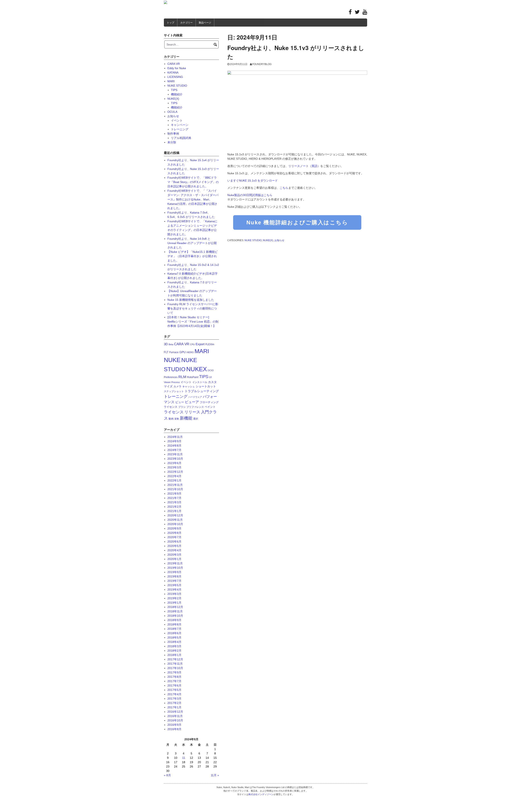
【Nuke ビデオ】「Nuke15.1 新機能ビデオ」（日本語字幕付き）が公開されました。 (192, 256)
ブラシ (182, 406)
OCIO (211, 370)
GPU (182, 352)
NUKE (172, 360)
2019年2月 (174, 598)
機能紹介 (177, 94)
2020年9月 (174, 528)
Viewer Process (172, 382)
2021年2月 (174, 506)
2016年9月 (174, 724)
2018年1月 (174, 655)
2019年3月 (174, 594)
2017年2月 (174, 703)
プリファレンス (195, 406)
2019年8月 (174, 576)
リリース (192, 412)
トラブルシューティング (202, 391)
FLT (166, 352)
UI (210, 377)
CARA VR (173, 63)
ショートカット (206, 386)
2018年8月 (174, 624)
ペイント (210, 406)
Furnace (174, 352)
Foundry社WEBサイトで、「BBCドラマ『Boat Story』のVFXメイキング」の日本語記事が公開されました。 (193, 182)
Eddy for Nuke (176, 68)
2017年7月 (174, 681)
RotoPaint (192, 377)
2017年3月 (174, 698)
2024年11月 (175, 436)
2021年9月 (174, 493)
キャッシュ (188, 386)
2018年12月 (175, 607)
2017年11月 (175, 663)
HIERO (190, 352)
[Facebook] (350, 13)
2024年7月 (174, 450)
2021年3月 (174, 502)
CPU (192, 344)
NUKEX (196, 369)
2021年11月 (175, 484)
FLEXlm (209, 344)
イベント (177, 120)
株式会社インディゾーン (261, 794)
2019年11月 (175, 563)
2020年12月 (175, 515)
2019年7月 (174, 580)
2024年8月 (174, 445)
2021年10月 (175, 489)
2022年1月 (174, 480)
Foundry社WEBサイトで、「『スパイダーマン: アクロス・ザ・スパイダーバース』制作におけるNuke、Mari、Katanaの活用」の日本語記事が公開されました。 (192, 199)
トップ (170, 22)
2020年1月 (174, 559)
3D (166, 344)
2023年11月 (175, 454)
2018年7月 (174, 628)
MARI (171, 81)
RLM (182, 377)
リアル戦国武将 (181, 138)
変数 (176, 419)
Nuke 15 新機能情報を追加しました (190, 299)
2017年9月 (174, 672)
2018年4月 (174, 642)
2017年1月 (174, 707)
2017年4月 (174, 694)
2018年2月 (174, 650)
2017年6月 (174, 685)
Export (200, 344)
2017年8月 (174, 676)
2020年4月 (174, 550)
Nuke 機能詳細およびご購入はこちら (297, 222)
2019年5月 (174, 585)
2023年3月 (174, 467)
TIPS (174, 90)
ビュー (179, 402)
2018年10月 (175, 615)
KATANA (172, 72)
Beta (171, 344)
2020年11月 (175, 519)
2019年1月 (174, 602)
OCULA (172, 111)
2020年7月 (174, 537)
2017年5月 (174, 689)
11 (183, 757)
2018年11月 (175, 611)
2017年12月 (175, 659)
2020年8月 (174, 532)
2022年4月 (174, 476)
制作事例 (173, 133)
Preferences (171, 377)
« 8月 (167, 775)
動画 (171, 418)
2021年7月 (174, 498)
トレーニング (179, 129)
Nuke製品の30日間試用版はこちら (249, 195)
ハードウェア (195, 397)
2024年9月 (174, 441)
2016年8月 (174, 729)
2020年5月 (174, 546)
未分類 (171, 142)
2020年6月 (174, 541)
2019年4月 (174, 589)
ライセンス (174, 412)
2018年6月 (174, 633)
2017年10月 (175, 668)
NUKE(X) (268, 240)
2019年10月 (175, 567)
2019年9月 (174, 572)
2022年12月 (175, 471)
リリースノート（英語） (304, 166)
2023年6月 (174, 463)
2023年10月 (175, 458)
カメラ (177, 386)
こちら (284, 187)
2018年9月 (174, 620)
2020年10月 (175, 524)
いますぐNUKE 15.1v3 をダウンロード (252, 180)
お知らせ (279, 240)
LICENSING (175, 77)
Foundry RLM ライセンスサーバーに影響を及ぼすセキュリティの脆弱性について (192, 308)
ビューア (192, 402)
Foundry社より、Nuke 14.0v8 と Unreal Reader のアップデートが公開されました (192, 243)
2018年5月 (174, 637)
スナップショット (174, 391)
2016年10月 (175, 720)
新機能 (186, 418)
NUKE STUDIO (253, 240)
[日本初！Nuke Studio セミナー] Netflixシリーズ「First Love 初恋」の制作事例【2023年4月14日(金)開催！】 (192, 322)
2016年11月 (175, 716)
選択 (195, 418)
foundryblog (262, 64)
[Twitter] (357, 13)
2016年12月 (175, 711)
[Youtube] (365, 13)
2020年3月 (174, 554)
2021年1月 (174, 511)
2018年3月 (174, 646)
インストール (199, 382)
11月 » (215, 775)
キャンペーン (179, 125)
